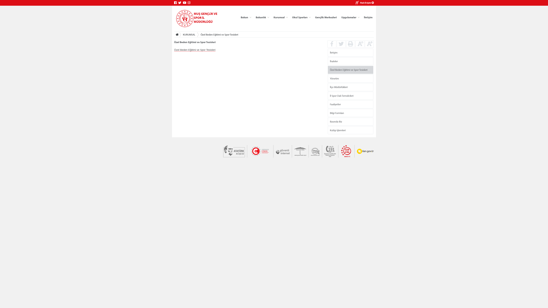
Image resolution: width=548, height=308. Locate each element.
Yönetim (334, 78)
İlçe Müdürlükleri (339, 87)
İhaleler (334, 61)
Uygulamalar (348, 17)
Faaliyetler (335, 104)
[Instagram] (190, 3)
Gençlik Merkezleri (326, 17)
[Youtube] (185, 3)
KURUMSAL (189, 34)
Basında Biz (336, 121)
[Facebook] (176, 3)
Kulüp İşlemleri (338, 130)
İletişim (368, 17)
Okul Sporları (300, 17)
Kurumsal (279, 17)
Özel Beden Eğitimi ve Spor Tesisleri (219, 34)
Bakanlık (261, 17)
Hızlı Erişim (366, 2)
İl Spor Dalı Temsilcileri (341, 95)
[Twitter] (180, 3)
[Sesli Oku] (357, 3)
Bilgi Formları (337, 113)
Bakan (244, 17)
